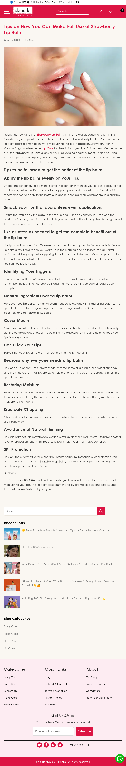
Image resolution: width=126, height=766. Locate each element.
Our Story (91, 677)
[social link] (39, 745)
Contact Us (93, 690)
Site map (50, 704)
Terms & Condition (56, 690)
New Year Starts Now (99, 697)
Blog (47, 677)
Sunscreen (10, 690)
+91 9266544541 (78, 745)
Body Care (11, 626)
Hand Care (11, 641)
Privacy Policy (53, 697)
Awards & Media (96, 683)
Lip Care (29, 40)
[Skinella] (23, 11)
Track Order (11, 704)
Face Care (11, 633)
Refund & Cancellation (59, 683)
